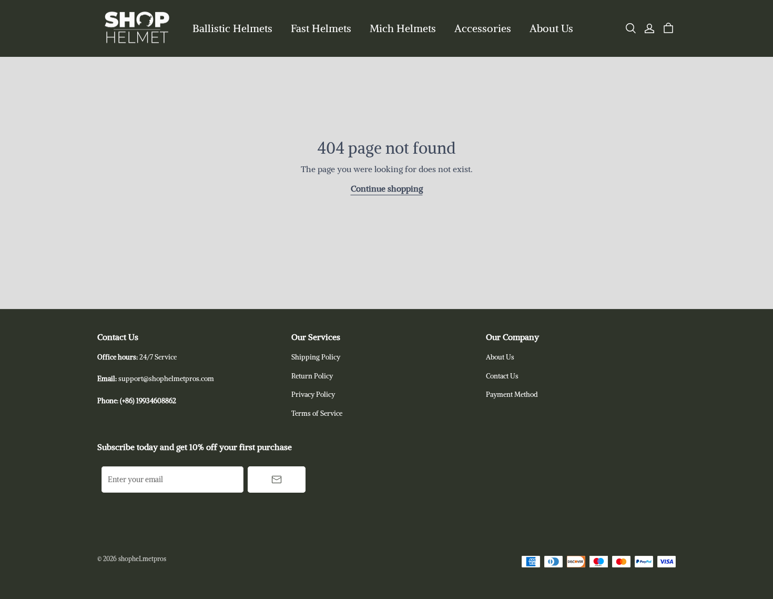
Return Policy (312, 376)
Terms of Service (316, 413)
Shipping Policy (315, 357)
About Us (551, 28)
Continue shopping (387, 188)
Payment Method (512, 394)
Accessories (482, 28)
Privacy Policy (313, 394)
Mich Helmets (403, 28)
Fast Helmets (321, 28)
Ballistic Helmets (232, 28)
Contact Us (502, 376)
